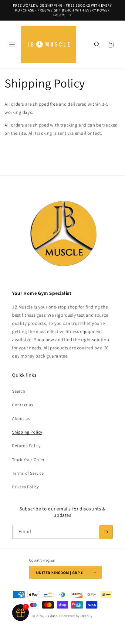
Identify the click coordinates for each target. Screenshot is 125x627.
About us (21, 418)
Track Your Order (28, 459)
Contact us (22, 405)
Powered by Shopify (77, 616)
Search (18, 391)
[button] (12, 44)
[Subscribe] (106, 532)
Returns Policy (26, 445)
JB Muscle (53, 616)
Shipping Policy (27, 432)
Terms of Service (28, 473)
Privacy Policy (25, 487)
